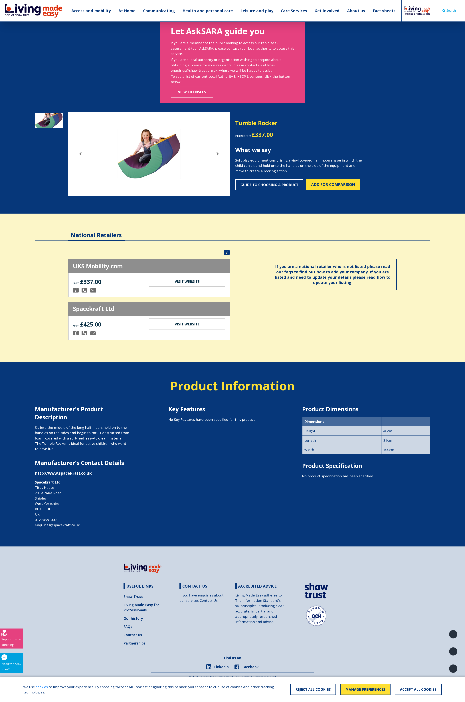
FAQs (128, 626)
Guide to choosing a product (269, 184)
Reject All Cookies (313, 689)
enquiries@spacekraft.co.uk (57, 525)
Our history (133, 618)
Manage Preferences (365, 689)
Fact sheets (384, 10)
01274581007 (46, 519)
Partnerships (134, 643)
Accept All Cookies (418, 689)
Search (451, 11)
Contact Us (209, 600)
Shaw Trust (133, 596)
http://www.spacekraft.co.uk (63, 473)
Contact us (133, 635)
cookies (42, 687)
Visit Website (187, 281)
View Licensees (192, 92)
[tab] (96, 231)
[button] (80, 154)
